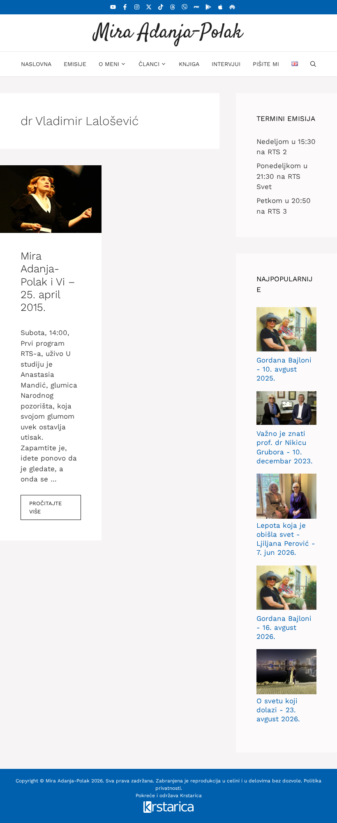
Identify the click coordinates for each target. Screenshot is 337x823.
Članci (148, 64)
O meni (109, 64)
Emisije (75, 64)
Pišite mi (266, 64)
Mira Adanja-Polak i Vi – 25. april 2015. (48, 281)
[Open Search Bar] (313, 64)
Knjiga (189, 64)
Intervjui (226, 64)
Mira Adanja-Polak (168, 32)
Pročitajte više (45, 507)
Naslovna (36, 64)
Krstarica (191, 795)
